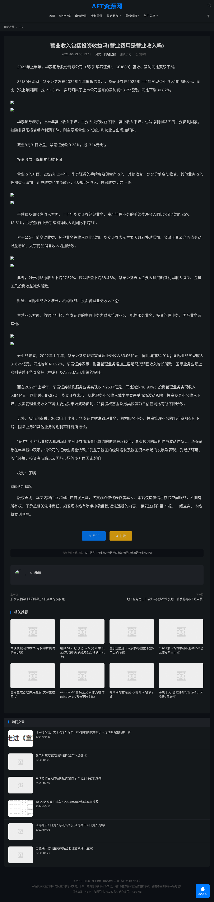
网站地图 (108, 881)
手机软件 (97, 16)
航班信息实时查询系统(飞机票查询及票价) (37, 599)
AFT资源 (35, 573)
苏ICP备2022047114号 (127, 881)
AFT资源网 (107, 6)
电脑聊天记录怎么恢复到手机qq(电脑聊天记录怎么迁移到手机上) (82, 652)
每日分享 (149, 16)
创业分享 (65, 16)
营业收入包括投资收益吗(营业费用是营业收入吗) (107, 46)
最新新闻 (131, 16)
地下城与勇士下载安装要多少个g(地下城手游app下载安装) (165, 599)
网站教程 (9, 26)
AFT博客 (90, 552)
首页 (52, 16)
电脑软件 (81, 16)
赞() (140, 54)
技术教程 (112, 16)
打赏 (121, 536)
